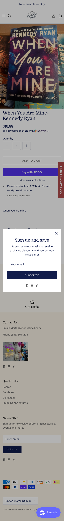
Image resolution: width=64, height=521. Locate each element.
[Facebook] (27, 285)
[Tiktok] (37, 285)
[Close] (56, 233)
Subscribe (32, 275)
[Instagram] (32, 285)
